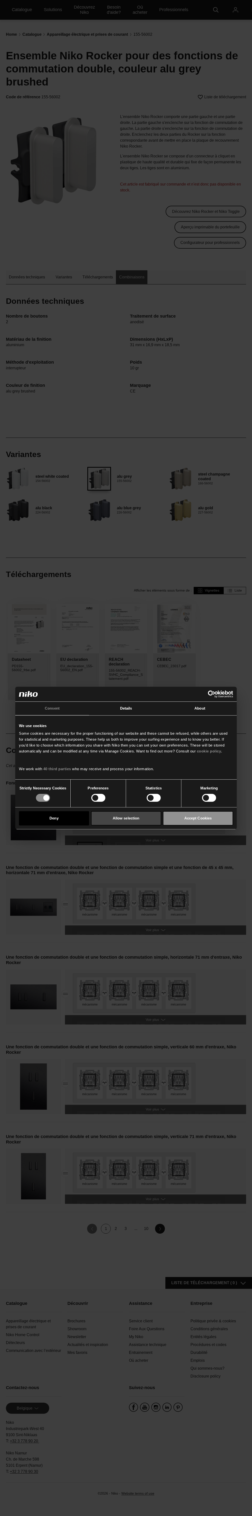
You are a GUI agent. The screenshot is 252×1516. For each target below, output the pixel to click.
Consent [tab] (52, 708)
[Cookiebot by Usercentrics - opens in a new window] (211, 694)
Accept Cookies (198, 818)
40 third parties (57, 769)
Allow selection (126, 818)
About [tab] (199, 708)
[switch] (98, 798)
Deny (53, 818)
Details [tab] (126, 708)
